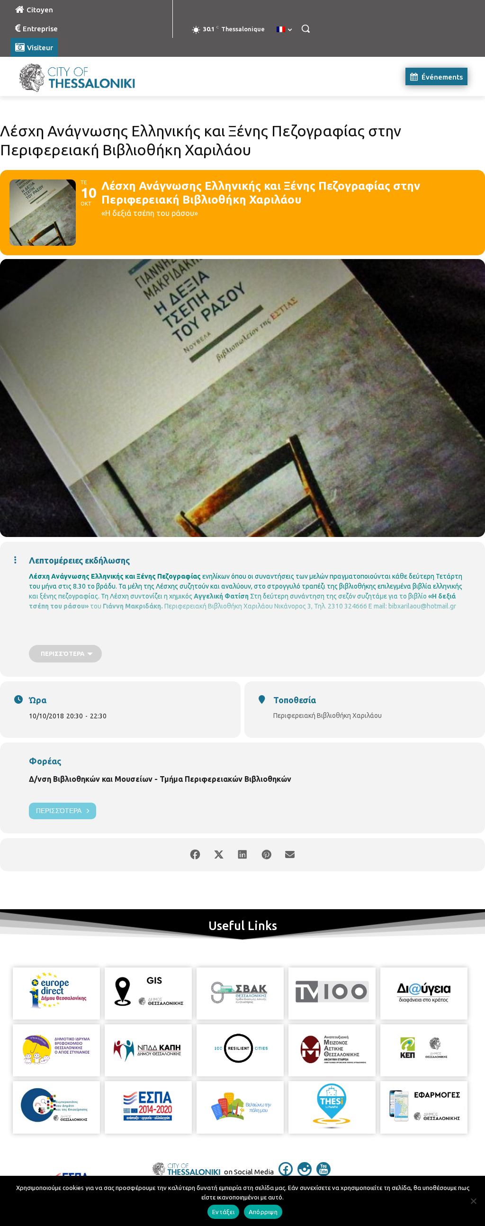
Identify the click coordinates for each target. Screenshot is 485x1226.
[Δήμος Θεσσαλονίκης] (66, 76)
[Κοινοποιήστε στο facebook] (195, 855)
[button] (305, 28)
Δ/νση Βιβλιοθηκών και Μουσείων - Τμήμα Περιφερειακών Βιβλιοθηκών (160, 779)
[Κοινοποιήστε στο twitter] (219, 855)
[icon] (285, 1173)
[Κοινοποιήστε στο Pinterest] (266, 855)
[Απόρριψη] (473, 1201)
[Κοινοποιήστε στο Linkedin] (242, 855)
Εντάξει (223, 1211)
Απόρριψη (263, 1211)
